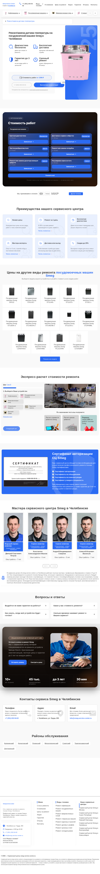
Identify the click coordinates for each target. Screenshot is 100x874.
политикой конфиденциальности (38, 90)
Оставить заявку (17, 662)
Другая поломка (76, 193)
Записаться (28, 141)
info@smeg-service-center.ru (81, 718)
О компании (49, 4)
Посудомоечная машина (37, 13)
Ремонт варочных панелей (65, 822)
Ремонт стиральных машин (66, 819)
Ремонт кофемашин (63, 806)
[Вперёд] (95, 13)
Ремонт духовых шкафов (65, 825)
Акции (70, 4)
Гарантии (78, 4)
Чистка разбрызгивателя (19, 148)
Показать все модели (50, 359)
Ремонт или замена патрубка (63, 148)
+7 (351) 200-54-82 (27, 4)
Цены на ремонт (60, 4)
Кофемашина (13, 13)
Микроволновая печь (63, 13)
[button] (46, 566)
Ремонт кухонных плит (64, 828)
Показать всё (50, 175)
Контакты (94, 4)
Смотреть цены (36, 662)
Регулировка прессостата (61, 161)
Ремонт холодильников (64, 831)
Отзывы (86, 4)
